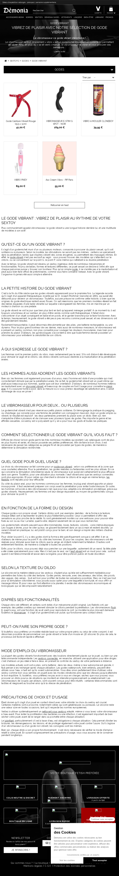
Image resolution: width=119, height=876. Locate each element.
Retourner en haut (59, 205)
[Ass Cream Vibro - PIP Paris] (59, 158)
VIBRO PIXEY (20, 180)
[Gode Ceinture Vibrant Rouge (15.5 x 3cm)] (21, 100)
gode (75, 269)
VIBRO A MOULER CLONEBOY (98, 121)
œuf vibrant (76, 551)
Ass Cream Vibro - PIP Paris (59, 180)
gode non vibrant (63, 466)
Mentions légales (33, 866)
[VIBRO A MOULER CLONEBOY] (98, 100)
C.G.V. (48, 866)
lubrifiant (9, 720)
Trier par (86, 77)
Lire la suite (59, 51)
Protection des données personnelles (74, 866)
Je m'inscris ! (20, 850)
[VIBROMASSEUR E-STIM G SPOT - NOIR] (59, 100)
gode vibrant (16, 257)
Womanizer (20, 612)
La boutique (41, 863)
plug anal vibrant (34, 386)
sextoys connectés (48, 658)
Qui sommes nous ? (22, 863)
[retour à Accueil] (6, 61)
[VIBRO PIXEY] (21, 158)
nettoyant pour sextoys (54, 711)
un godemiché (66, 42)
